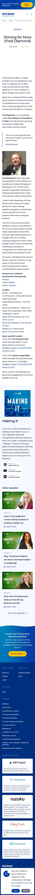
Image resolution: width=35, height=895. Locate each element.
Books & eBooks (24, 673)
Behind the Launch (9, 736)
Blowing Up (6, 728)
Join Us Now (26, 4)
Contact (5, 676)
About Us (5, 673)
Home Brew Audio (16, 332)
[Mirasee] (8, 13)
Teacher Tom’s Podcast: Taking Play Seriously (15, 743)
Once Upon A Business (10, 714)
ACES (4, 692)
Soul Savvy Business (9, 718)
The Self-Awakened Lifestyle (12, 721)
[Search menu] (31, 14)
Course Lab (6, 707)
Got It (16, 891)
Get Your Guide (16, 654)
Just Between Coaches (10, 711)
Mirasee (5, 280)
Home (4, 20)
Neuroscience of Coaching (11, 748)
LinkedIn (12, 285)
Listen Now (11, 527)
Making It (12, 20)
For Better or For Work (10, 732)
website (11, 282)
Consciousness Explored (11, 739)
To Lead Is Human (8, 725)
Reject (25, 891)
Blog (20, 676)
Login (4, 680)
